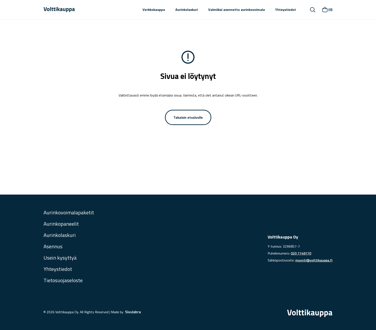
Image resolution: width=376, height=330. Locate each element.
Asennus (53, 246)
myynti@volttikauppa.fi (313, 260)
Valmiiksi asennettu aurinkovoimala (236, 9)
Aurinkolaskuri (186, 9)
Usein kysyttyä (60, 258)
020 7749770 (301, 253)
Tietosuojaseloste (63, 280)
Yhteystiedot (285, 9)
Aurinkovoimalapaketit (69, 212)
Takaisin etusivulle (188, 117)
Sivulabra (133, 312)
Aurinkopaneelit (61, 224)
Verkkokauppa (154, 9)
